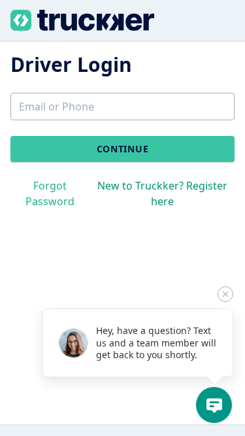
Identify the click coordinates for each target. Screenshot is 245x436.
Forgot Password (49, 193)
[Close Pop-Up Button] (225, 294)
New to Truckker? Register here (162, 193)
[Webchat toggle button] (214, 405)
